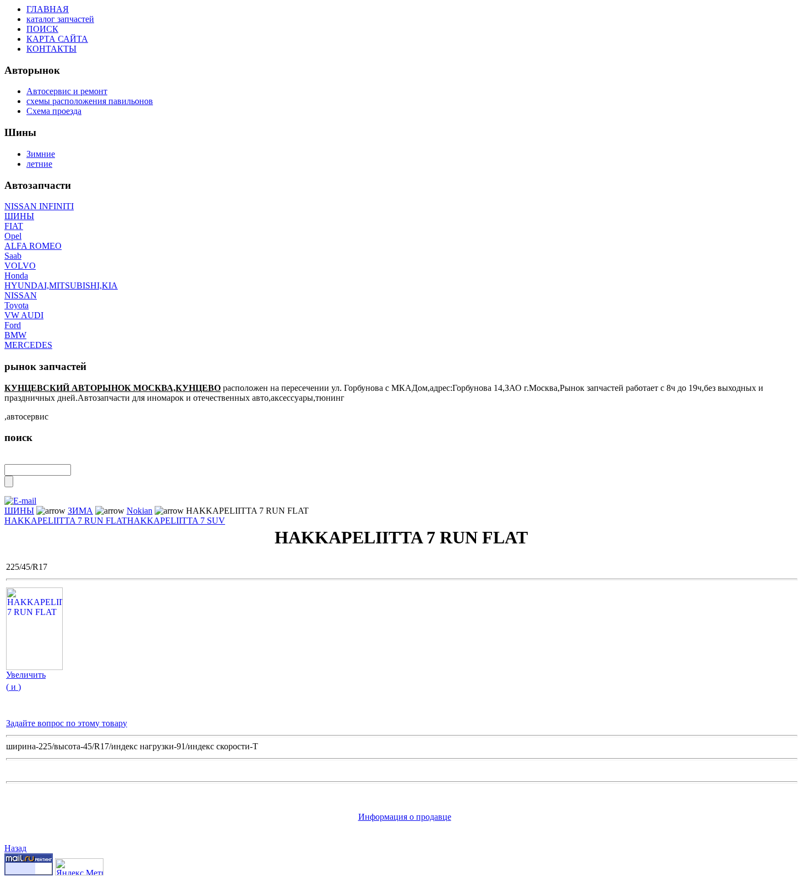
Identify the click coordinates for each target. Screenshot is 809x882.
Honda (16, 275)
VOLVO (20, 265)
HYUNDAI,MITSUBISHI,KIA (61, 285)
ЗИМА (80, 510)
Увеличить (26, 674)
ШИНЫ (19, 216)
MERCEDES (28, 345)
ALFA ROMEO (33, 246)
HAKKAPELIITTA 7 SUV (176, 520)
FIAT (13, 226)
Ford (12, 325)
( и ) (13, 687)
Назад (15, 848)
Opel (12, 236)
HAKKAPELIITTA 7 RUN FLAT (65, 520)
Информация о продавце (404, 816)
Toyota (16, 305)
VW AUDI (23, 315)
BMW (15, 335)
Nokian (139, 510)
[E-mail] (20, 498)
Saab (12, 255)
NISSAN (20, 295)
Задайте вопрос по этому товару (66, 723)
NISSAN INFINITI (39, 206)
